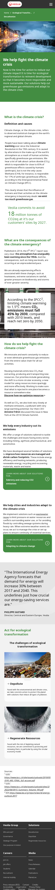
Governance (8, 836)
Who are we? (8, 832)
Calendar (32, 868)
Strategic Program (10, 841)
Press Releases (34, 864)
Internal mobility (9, 877)
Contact (26, 884)
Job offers (6, 864)
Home (6, 13)
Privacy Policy (34, 887)
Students (6, 868)
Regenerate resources (37, 841)
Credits (35, 884)
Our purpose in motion (12, 845)
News (31, 860)
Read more (27, 479)
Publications (33, 873)
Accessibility (8, 887)
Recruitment (8, 873)
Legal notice (21, 887)
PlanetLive (32, 877)
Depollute (27, 665)
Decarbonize (33, 832)
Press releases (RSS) (11, 884)
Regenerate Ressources (27, 719)
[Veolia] (15, 4)
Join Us (5, 860)
